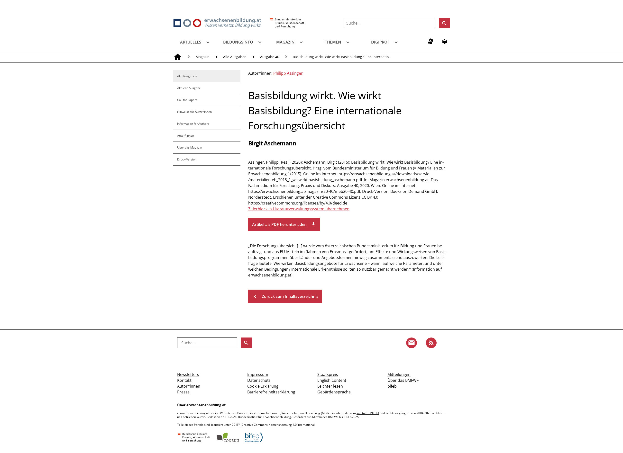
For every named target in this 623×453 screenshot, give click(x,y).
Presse (183, 392)
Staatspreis (327, 374)
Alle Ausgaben (235, 56)
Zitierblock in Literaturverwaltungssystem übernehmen (298, 209)
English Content (331, 380)
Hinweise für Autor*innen (194, 112)
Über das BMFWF (403, 380)
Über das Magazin (189, 147)
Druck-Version (186, 159)
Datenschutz (259, 380)
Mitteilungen (399, 374)
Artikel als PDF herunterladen (284, 224)
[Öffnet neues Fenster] (287, 23)
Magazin (285, 42)
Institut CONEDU (368, 413)
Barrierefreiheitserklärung (271, 392)
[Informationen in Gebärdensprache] (430, 41)
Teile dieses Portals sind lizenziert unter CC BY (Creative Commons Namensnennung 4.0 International (246, 425)
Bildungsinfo (238, 42)
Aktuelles (190, 42)
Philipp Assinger (288, 73)
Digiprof (380, 42)
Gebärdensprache (334, 392)
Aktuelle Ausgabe (189, 88)
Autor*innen (185, 135)
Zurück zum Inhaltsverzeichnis (285, 296)
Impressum (257, 374)
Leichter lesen (330, 386)
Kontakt (184, 380)
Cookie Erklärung (262, 386)
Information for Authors (193, 124)
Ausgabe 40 (269, 56)
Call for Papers (187, 100)
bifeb (392, 386)
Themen (333, 42)
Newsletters (188, 374)
